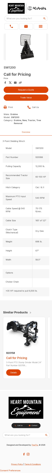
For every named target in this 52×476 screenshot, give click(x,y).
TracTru (35, 445)
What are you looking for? (19, 18)
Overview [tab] (26, 132)
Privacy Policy (17, 464)
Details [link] (13, 372)
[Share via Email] (15, 82)
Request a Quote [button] (26, 90)
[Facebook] (23, 454)
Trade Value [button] (26, 97)
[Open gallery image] (26, 47)
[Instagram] (28, 454)
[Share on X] (10, 82)
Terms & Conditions (33, 464)
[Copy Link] (20, 82)
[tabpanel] (26, 47)
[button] (11, 26)
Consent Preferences (10, 470)
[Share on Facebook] (5, 82)
